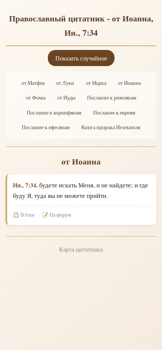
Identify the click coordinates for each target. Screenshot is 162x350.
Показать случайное (81, 58)
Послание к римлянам (111, 97)
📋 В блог (24, 214)
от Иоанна (129, 83)
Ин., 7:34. (25, 185)
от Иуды (66, 97)
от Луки (65, 83)
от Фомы (36, 97)
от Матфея (32, 83)
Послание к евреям (114, 112)
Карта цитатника (81, 249)
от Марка (96, 83)
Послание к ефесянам (46, 127)
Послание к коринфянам (54, 112)
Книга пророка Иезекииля (110, 127)
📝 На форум (56, 214)
